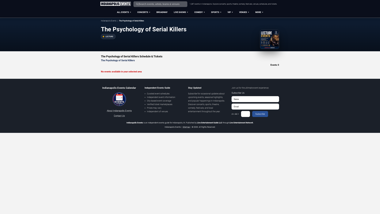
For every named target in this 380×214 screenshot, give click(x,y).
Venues (243, 12)
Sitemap (186, 127)
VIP (229, 12)
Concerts (142, 12)
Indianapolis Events (108, 21)
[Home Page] (115, 4)
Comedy (198, 12)
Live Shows (180, 12)
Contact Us (119, 115)
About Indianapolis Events (119, 110)
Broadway (162, 12)
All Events (123, 12)
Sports (215, 12)
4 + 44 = (235, 114)
